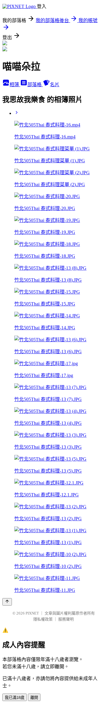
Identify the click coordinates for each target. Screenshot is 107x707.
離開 (34, 697)
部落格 (35, 84)
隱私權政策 (43, 619)
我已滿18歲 (14, 697)
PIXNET (32, 613)
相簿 (15, 84)
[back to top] (7, 602)
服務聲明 (66, 619)
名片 (54, 84)
